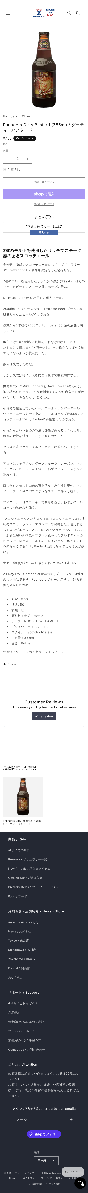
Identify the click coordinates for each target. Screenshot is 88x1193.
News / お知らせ (19, 931)
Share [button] (12, 664)
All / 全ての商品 (19, 850)
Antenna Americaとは (23, 922)
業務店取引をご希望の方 (24, 1040)
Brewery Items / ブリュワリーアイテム (35, 887)
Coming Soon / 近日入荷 (25, 877)
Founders (10, 116)
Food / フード (17, 896)
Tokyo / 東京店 (18, 940)
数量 (6, 150)
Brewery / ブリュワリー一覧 (27, 859)
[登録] (71, 1119)
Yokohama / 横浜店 (21, 959)
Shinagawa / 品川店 (22, 949)
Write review (44, 716)
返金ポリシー (30, 1178)
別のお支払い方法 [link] (44, 203)
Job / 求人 (15, 977)
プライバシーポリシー (23, 1031)
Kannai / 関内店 (19, 968)
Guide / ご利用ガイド (22, 1003)
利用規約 (14, 1012)
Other (26, 116)
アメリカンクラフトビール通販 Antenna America (42, 1173)
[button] (8, 12)
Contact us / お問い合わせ (26, 1049)
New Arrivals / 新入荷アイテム (29, 868)
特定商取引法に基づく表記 (26, 1021)
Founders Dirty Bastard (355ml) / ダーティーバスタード (22, 822)
